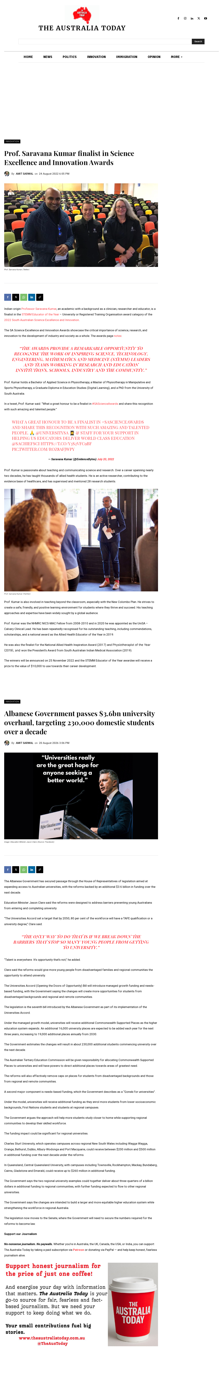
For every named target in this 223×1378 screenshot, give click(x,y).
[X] (198, 18)
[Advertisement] (111, 101)
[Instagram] (185, 18)
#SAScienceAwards (105, 403)
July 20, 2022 (105, 459)
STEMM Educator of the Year (40, 314)
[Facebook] (178, 18)
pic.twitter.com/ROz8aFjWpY (43, 449)
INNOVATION (12, 141)
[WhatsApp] (23, 297)
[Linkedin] (192, 18)
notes (117, 336)
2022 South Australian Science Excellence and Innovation (41, 320)
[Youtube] (205, 18)
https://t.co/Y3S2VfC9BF (66, 443)
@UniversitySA (52, 432)
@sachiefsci (26, 443)
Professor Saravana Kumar (38, 309)
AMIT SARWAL (24, 173)
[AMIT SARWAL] (7, 173)
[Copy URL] (39, 297)
